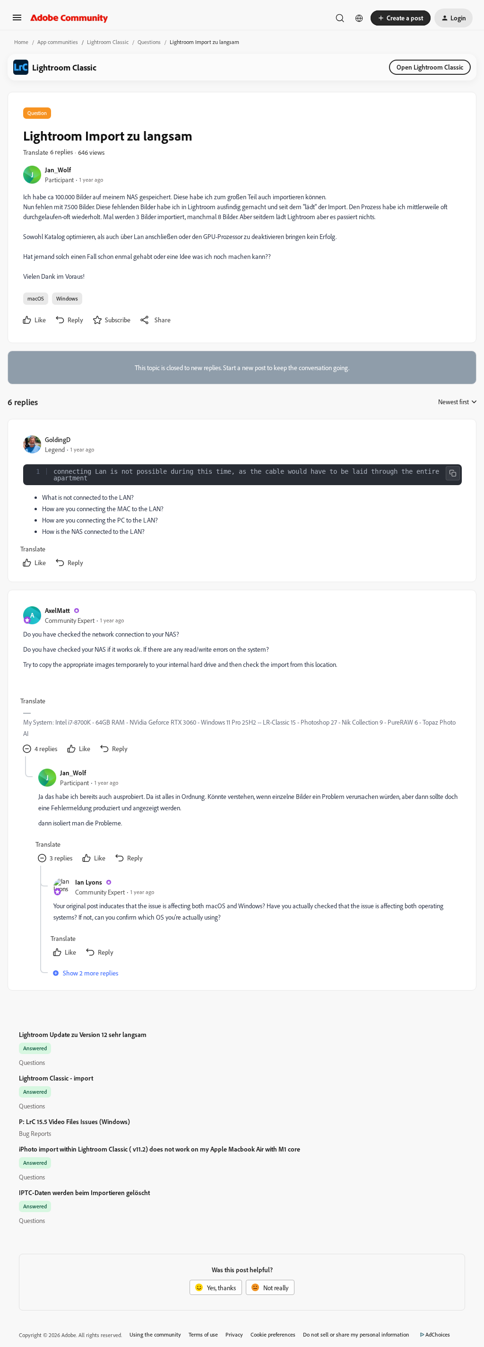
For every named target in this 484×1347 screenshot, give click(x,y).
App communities (57, 41)
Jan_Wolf (58, 170)
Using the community (155, 1334)
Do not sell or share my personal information (356, 1334)
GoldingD (57, 439)
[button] (17, 21)
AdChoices (437, 1334)
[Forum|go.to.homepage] (69, 18)
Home (21, 41)
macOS (35, 298)
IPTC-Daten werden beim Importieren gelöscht (84, 1192)
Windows (67, 298)
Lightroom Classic (108, 41)
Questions (149, 41)
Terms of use (203, 1334)
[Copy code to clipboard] (453, 473)
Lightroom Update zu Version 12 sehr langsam (83, 1034)
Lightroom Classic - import (56, 1078)
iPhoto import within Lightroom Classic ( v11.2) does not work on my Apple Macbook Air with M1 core (159, 1149)
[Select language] (359, 18)
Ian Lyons (88, 882)
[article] (241, 502)
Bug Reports (35, 1133)
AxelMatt (57, 610)
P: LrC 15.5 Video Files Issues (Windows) (74, 1121)
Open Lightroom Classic (430, 67)
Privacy (234, 1334)
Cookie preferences (273, 1334)
